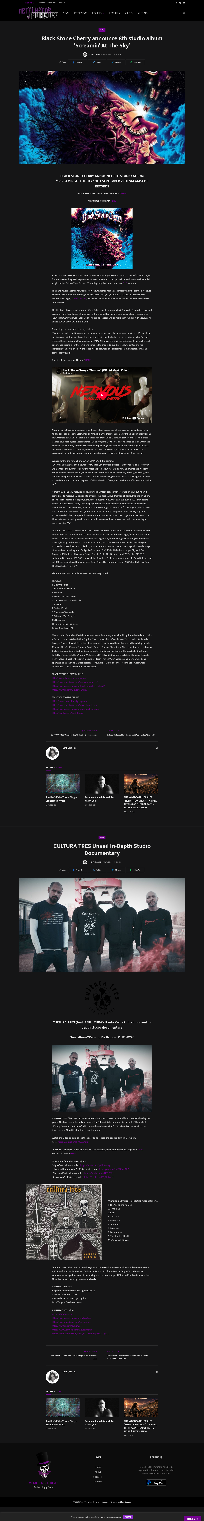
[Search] (184, 13)
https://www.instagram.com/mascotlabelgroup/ (75, 709)
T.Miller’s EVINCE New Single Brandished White (61, 799)
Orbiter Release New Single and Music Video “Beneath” (131, 735)
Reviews (97, 13)
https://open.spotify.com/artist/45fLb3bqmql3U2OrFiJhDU (80, 1334)
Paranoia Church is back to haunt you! (99, 799)
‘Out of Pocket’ (78, 299)
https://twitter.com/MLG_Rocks (67, 713)
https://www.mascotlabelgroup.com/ (70, 701)
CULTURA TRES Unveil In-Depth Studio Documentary (74, 735)
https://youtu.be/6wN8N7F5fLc (99, 1173)
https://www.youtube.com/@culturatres (72, 1330)
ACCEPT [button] (128, 1517)
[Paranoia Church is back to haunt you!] (102, 784)
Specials (143, 13)
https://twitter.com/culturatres (67, 1326)
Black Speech (125, 1502)
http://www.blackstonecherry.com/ (69, 678)
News (66, 13)
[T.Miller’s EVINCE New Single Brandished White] (63, 784)
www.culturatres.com (62, 1314)
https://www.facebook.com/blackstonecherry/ (75, 682)
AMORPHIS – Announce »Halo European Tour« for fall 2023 (74, 1357)
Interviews (80, 13)
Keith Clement (96, 54)
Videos (129, 13)
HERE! (124, 194)
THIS (125, 283)
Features (114, 13)
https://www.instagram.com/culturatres (71, 1318)
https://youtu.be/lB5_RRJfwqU (99, 1177)
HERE (140, 1150)
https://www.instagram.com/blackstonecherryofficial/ (78, 686)
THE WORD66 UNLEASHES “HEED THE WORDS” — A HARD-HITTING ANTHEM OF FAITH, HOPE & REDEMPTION (70, 3)
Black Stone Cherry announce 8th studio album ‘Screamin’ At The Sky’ (127, 1357)
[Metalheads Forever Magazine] (38, 13)
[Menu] (20, 3)
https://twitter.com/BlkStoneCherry (69, 690)
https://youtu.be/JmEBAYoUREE (113, 1169)
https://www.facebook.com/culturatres (71, 1322)
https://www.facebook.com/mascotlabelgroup (74, 705)
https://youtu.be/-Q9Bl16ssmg (95, 1165)
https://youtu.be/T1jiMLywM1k (73, 1142)
